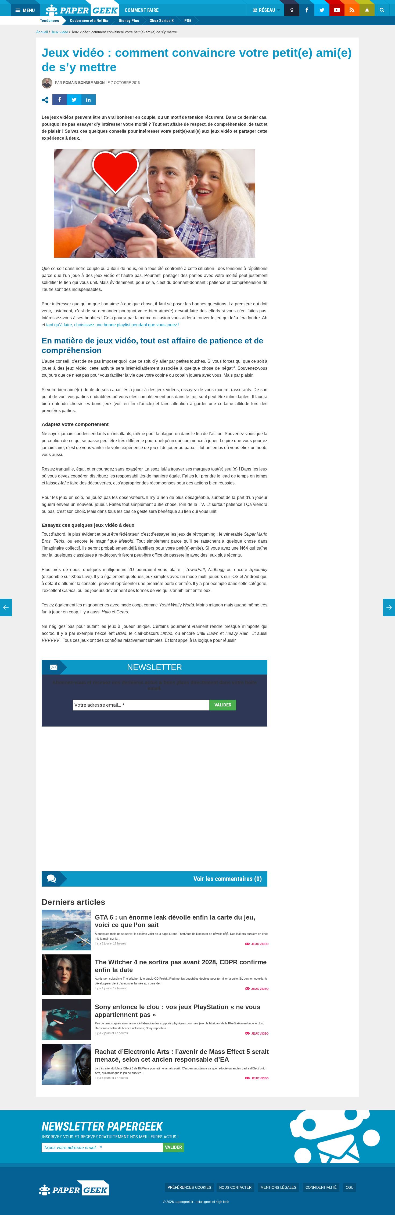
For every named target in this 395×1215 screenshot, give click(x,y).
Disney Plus (129, 20)
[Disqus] (154, 804)
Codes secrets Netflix (89, 20)
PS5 (187, 20)
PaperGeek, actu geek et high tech (82, 8)
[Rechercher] (382, 10)
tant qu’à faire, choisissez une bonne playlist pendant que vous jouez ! (112, 325)
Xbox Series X (162, 20)
